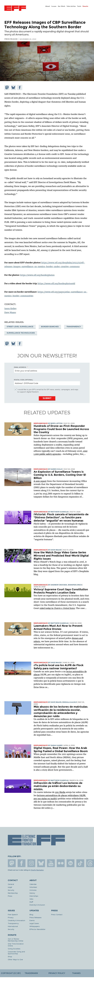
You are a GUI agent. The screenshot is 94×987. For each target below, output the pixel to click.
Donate (85, 6)
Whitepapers (34, 926)
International (13, 926)
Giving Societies (14, 949)
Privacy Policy (56, 973)
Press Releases (35, 917)
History (32, 893)
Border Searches (50, 326)
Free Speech (13, 914)
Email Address (20, 367)
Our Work (61, 6)
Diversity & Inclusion (37, 905)
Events (32, 920)
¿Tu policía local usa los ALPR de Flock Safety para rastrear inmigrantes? (58, 667)
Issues (53, 6)
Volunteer (33, 887)
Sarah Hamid (56, 745)
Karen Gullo (56, 469)
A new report (40, 481)
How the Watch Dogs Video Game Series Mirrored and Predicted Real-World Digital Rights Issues (61, 555)
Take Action (71, 6)
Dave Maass (10, 312)
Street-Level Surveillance (20, 326)
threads (90, 863)
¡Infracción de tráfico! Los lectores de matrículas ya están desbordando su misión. (58, 786)
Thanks (76, 973)
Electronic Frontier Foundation (15, 8)
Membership (13, 893)
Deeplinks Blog (41, 423)
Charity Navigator (37, 870)
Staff (31, 902)
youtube (51, 863)
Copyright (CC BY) (11, 973)
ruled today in (57, 608)
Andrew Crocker (59, 585)
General (11, 884)
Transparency (73, 326)
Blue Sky (41, 863)
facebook (21, 863)
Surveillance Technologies (21, 333)
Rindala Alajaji (69, 702)
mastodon (12, 863)
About (47, 6)
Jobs (31, 899)
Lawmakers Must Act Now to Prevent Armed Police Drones (58, 627)
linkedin (70, 863)
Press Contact (56, 914)
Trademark (31, 973)
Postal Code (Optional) (23, 380)
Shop (10, 956)
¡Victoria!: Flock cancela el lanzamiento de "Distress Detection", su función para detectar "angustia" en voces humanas (61, 517)
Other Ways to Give (15, 959)
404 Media (60, 792)
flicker (61, 863)
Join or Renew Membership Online (15, 940)
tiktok (80, 863)
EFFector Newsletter (37, 929)
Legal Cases (34, 923)
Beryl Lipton (56, 423)
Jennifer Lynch (75, 585)
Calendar (33, 884)
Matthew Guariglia (60, 512)
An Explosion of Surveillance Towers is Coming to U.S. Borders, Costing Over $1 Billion (60, 474)
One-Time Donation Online (16, 945)
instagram (31, 863)
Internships (33, 896)
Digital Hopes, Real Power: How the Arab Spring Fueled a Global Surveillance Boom (61, 749)
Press (10, 896)
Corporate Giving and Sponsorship (16, 952)
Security (11, 890)
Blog (31, 914)
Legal (10, 887)
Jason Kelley (10, 308)
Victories (32, 890)
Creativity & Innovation (16, 920)
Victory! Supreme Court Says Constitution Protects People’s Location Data (61, 591)
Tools (79, 6)
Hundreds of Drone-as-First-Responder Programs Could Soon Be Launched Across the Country (61, 429)
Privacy (10, 917)
